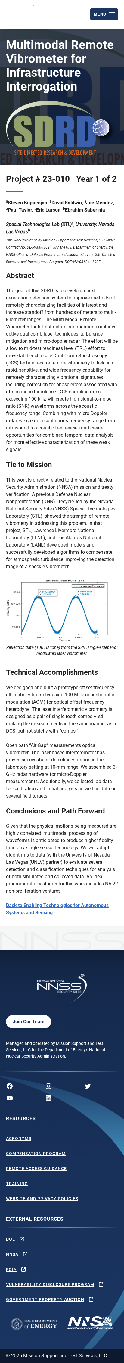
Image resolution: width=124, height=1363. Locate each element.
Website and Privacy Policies (42, 1198)
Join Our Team (29, 1021)
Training (17, 1183)
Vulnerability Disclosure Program (50, 1284)
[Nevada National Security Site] (20, 13)
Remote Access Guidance (36, 1168)
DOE (10, 1239)
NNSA (12, 1254)
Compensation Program (36, 1153)
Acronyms (18, 1138)
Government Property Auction (45, 1299)
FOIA (11, 1269)
